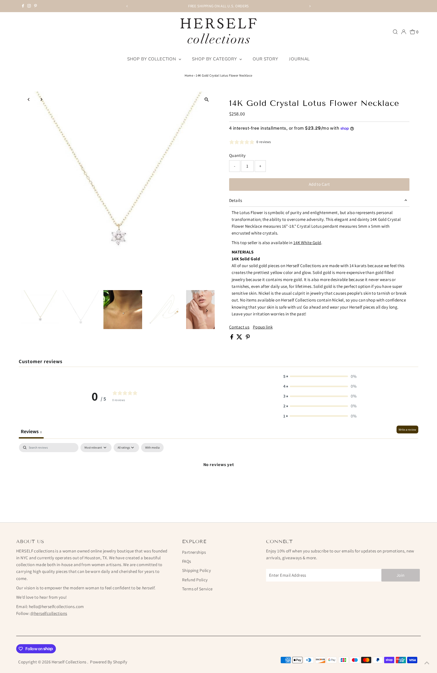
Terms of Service (197, 589)
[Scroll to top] (427, 663)
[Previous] (127, 6)
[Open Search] (395, 32)
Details (235, 200)
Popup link (263, 327)
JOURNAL (299, 59)
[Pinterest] (35, 6)
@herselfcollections (48, 613)
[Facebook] (23, 6)
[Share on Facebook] (232, 338)
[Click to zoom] (206, 99)
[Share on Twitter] (239, 338)
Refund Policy (195, 580)
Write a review (407, 429)
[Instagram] (29, 6)
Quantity (237, 155)
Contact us (239, 327)
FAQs (186, 561)
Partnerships (194, 552)
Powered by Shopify (108, 662)
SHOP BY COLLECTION (152, 59)
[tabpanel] (218, 481)
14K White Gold (307, 242)
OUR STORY (265, 59)
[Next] (310, 6)
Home (189, 75)
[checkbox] (152, 447)
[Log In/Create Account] (403, 32)
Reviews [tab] (31, 431)
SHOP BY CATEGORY (215, 59)
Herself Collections (70, 662)
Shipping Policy (196, 570)
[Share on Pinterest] (248, 338)
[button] (320, 376)
